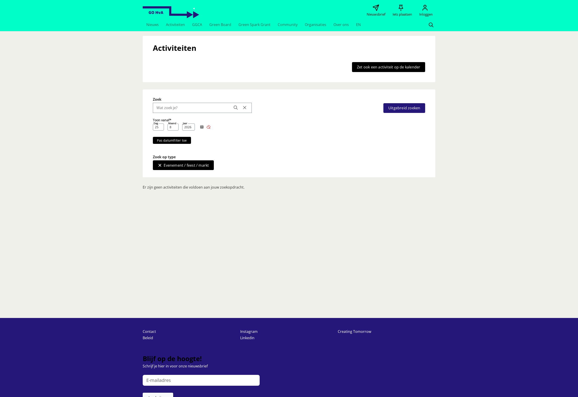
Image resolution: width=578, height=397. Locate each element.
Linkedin (247, 337)
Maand (172, 123)
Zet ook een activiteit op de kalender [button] (388, 67)
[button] (152, 24)
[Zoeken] (431, 24)
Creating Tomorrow (354, 331)
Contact (149, 331)
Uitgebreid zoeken (404, 107)
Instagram (249, 331)
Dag (156, 123)
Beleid (148, 337)
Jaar (185, 123)
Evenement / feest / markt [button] (186, 165)
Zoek (157, 99)
